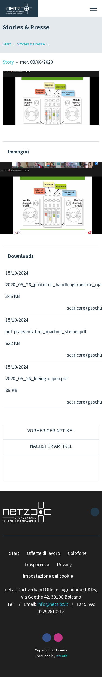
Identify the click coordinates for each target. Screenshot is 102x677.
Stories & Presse (31, 44)
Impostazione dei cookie (48, 576)
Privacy (64, 564)
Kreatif (61, 655)
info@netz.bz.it (52, 604)
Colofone (77, 553)
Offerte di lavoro (43, 553)
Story (9, 62)
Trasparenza (36, 564)
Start (7, 44)
